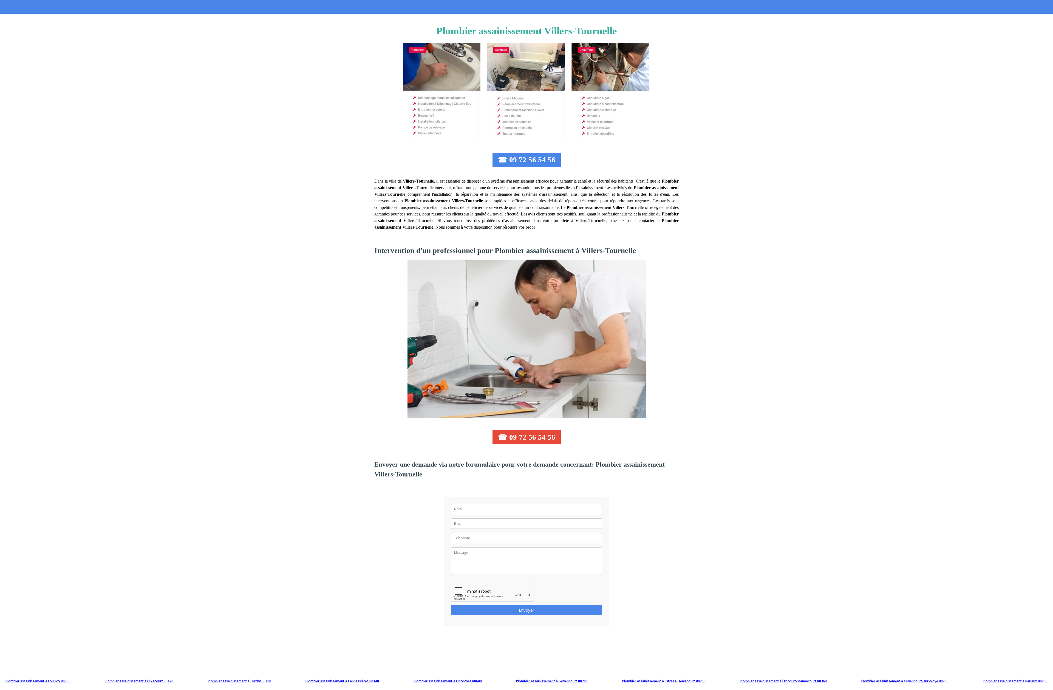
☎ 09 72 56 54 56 (526, 160)
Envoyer (526, 610)
